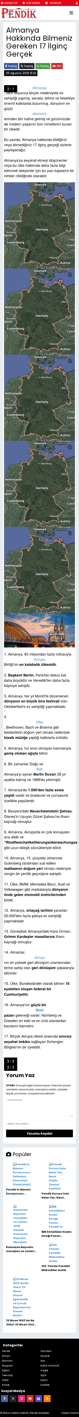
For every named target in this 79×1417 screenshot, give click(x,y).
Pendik (6, 1351)
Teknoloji (7, 1375)
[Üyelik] (77, 3)
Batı (39, 768)
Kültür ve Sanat (50, 1365)
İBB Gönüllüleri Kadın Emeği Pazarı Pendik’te (57, 1234)
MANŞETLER (11, 3)
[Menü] (71, 13)
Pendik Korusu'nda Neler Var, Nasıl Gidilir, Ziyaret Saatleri (55, 1196)
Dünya (6, 1356)
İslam (44, 1380)
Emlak (6, 1385)
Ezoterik (45, 1385)
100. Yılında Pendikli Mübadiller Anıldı (56, 1268)
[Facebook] (4, 1398)
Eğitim (6, 1370)
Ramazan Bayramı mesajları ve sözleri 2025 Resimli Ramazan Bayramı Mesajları (20, 1249)
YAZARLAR (55, 3)
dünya (40, 957)
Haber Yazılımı (70, 1413)
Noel (40, 1010)
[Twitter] (13, 1398)
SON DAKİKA (33, 3)
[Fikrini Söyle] (38, 1398)
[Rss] (47, 1398)
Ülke (39, 721)
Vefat (5, 1380)
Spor (43, 1375)
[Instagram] (21, 1398)
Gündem (46, 1351)
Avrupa (39, 659)
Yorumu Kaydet (39, 1133)
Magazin (7, 1365)
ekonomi (39, 113)
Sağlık (44, 1370)
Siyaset (45, 1356)
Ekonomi (7, 1360)
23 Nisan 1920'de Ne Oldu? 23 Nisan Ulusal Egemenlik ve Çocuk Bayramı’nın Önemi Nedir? (21, 1323)
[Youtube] (30, 1398)
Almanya (39, 87)
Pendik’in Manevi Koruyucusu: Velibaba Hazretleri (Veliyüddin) (20, 1192)
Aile (43, 1360)
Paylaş (12, 66)
